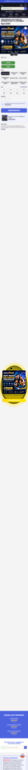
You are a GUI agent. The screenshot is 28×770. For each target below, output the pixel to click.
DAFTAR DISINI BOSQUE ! (14, 399)
